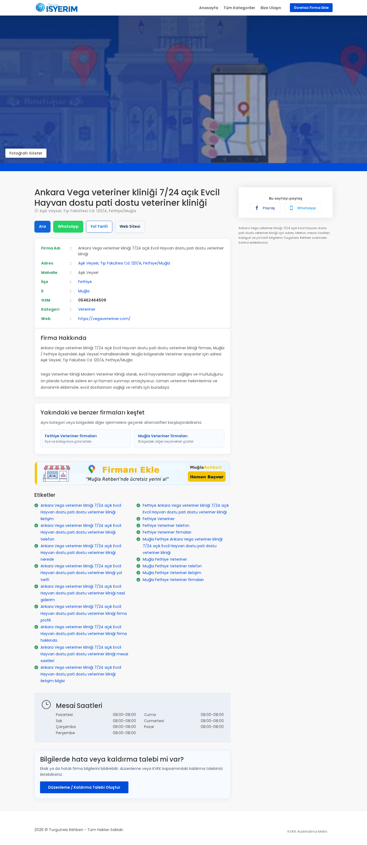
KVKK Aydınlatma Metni (307, 831)
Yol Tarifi (99, 226)
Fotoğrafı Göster (25, 153)
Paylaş (268, 208)
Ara (42, 226)
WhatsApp (68, 226)
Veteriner (86, 309)
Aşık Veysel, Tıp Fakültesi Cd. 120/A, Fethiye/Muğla (87, 211)
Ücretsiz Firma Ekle (311, 7)
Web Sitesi (130, 226)
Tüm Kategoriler (239, 7)
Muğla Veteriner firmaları (165, 438)
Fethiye (85, 281)
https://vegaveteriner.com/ (104, 318)
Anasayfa (208, 7)
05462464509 (92, 300)
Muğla (83, 291)
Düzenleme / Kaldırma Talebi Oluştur (84, 787)
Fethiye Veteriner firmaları (71, 438)
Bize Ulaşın (271, 7)
